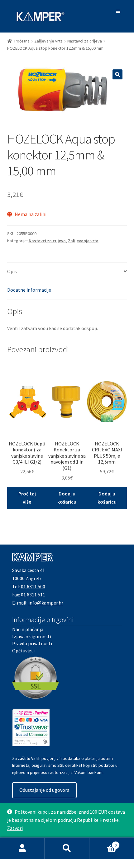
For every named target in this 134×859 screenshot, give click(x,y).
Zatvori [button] (15, 828)
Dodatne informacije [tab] (29, 290)
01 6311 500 (33, 586)
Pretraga (67, 848)
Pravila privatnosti (32, 643)
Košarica (103, 842)
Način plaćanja (27, 629)
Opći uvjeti (23, 650)
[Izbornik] (119, 11)
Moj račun (22, 848)
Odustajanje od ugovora (44, 790)
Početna (22, 41)
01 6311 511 (33, 594)
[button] (117, 74)
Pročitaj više (27, 497)
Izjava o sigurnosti (31, 636)
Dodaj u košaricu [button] (66, 497)
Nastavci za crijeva (84, 41)
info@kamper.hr (45, 603)
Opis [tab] (12, 271)
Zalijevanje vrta (48, 41)
